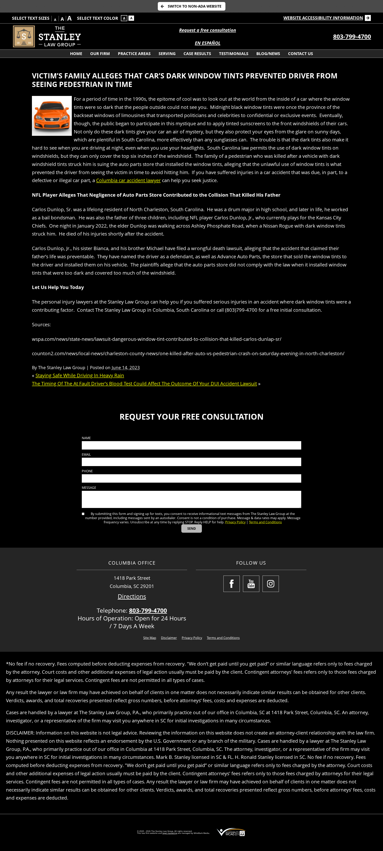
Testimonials (233, 53)
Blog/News (268, 53)
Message (89, 488)
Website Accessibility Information (323, 18)
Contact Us (300, 53)
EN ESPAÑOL (207, 43)
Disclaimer (169, 638)
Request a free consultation (207, 30)
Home (76, 53)
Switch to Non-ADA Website (194, 6)
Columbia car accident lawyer (128, 180)
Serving (167, 53)
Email (86, 455)
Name (86, 438)
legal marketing (169, 833)
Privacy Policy (235, 522)
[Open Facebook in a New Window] (231, 584)
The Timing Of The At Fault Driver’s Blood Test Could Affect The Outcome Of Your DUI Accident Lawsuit (144, 383)
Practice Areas (134, 53)
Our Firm (100, 53)
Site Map (149, 638)
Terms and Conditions (265, 522)
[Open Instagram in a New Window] (271, 584)
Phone (87, 471)
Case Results (197, 53)
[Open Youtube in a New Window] (251, 584)
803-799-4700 (352, 36)
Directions (132, 596)
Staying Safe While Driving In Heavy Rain (80, 375)
